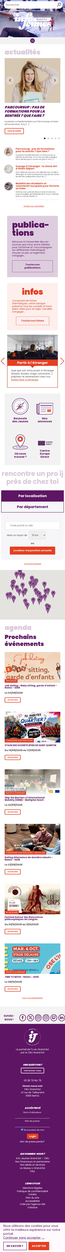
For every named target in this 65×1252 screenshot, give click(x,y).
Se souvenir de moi (34, 1130)
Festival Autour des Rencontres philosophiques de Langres (24, 918)
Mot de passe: (32, 1121)
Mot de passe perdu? (32, 1141)
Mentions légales (32, 1188)
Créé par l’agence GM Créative (32, 1206)
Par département (32, 506)
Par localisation (32, 495)
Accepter (39, 1246)
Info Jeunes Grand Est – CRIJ (32, 1158)
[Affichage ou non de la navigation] (32, 40)
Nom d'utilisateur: (32, 1112)
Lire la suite (13, 700)
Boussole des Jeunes (20, 420)
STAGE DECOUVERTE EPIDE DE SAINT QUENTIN (30, 745)
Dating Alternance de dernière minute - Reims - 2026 (29, 858)
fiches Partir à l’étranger (24, 379)
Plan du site (32, 1197)
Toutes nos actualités (34, 206)
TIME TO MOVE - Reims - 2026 (22, 977)
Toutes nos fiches (32, 320)
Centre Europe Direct (45, 454)
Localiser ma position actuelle (32, 550)
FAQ (32, 1171)
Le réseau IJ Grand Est (32, 1168)
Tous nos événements (32, 998)
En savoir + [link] (15, 1246)
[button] (10, 80)
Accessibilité (32, 1201)
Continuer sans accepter (24, 1238)
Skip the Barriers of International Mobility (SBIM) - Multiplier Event (25, 798)
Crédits (32, 1194)
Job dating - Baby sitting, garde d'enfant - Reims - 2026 (31, 686)
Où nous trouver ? (20, 455)
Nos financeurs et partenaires (32, 1161)
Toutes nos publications (32, 266)
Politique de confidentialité (32, 1191)
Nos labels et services (32, 1164)
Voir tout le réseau (32, 563)
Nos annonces (45, 420)
